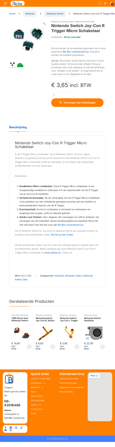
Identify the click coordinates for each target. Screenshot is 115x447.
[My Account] (105, 3)
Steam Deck (37, 396)
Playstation (36, 383)
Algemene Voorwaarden (72, 387)
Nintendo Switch (55, 13)
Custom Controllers (40, 378)
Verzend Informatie (69, 378)
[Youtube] (5, 430)
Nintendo (30, 13)
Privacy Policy (66, 391)
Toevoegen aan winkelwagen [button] (26, 346)
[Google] (16, 427)
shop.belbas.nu (53, 252)
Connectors (37, 409)
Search (99, 3)
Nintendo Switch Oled (84, 21)
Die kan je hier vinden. (62, 234)
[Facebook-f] (5, 427)
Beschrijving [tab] (18, 127)
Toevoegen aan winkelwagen (80, 102)
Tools (33, 413)
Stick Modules (37, 400)
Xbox (33, 391)
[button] (44, 24)
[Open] (5, 3)
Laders (34, 404)
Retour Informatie (68, 383)
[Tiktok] (21, 427)
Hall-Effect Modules (20, 315)
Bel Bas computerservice (75, 51)
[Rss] (11, 430)
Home (12, 13)
